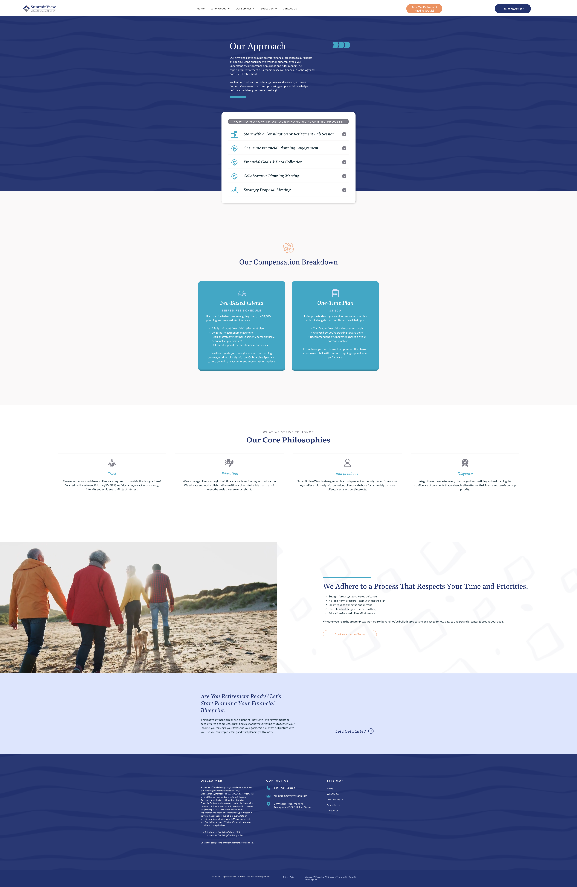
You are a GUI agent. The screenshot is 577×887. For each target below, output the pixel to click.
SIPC (234, 793)
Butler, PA (352, 877)
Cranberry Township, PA (337, 877)
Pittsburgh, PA (311, 879)
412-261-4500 (285, 788)
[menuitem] (201, 8)
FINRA (226, 793)
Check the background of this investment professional (226, 842)
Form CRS (235, 832)
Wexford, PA (310, 877)
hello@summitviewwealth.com (290, 795)
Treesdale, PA (321, 877)
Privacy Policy (236, 835)
